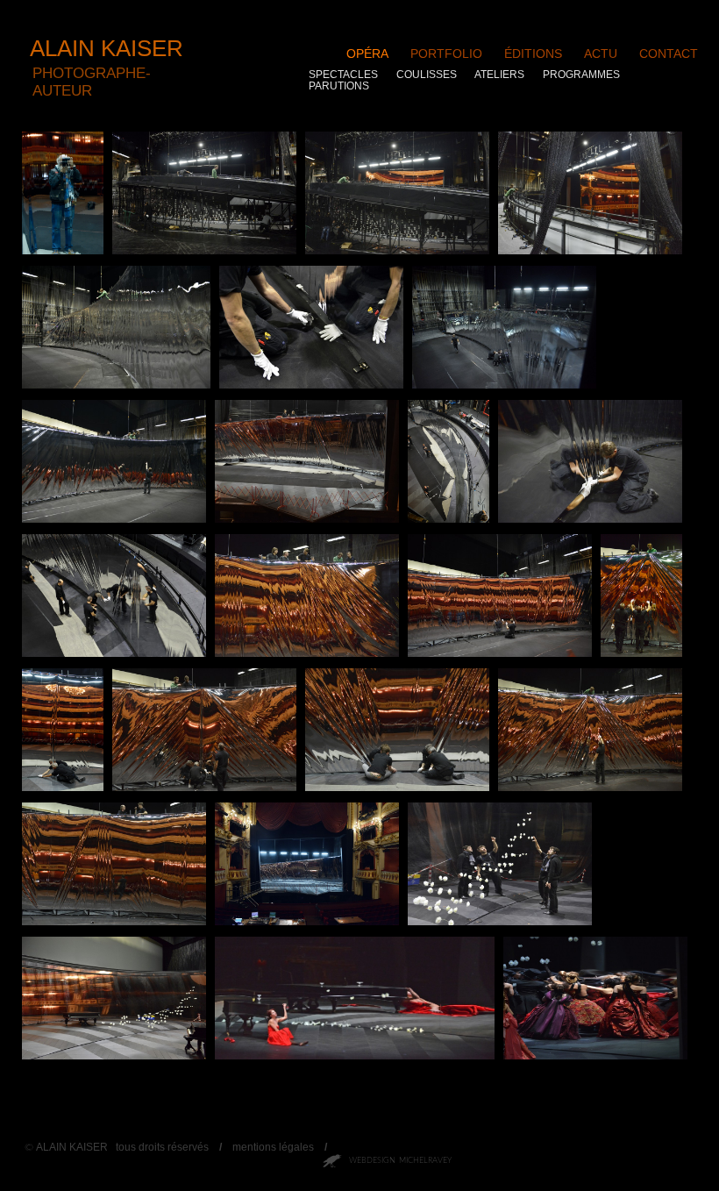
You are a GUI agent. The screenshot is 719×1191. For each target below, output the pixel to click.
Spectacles (343, 74)
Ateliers (499, 74)
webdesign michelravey (400, 1161)
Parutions (339, 86)
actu (600, 53)
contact (668, 53)
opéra (367, 53)
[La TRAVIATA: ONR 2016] (355, 1056)
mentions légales (273, 1147)
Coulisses (426, 74)
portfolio (446, 53)
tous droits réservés (162, 1147)
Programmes (581, 74)
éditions (533, 53)
